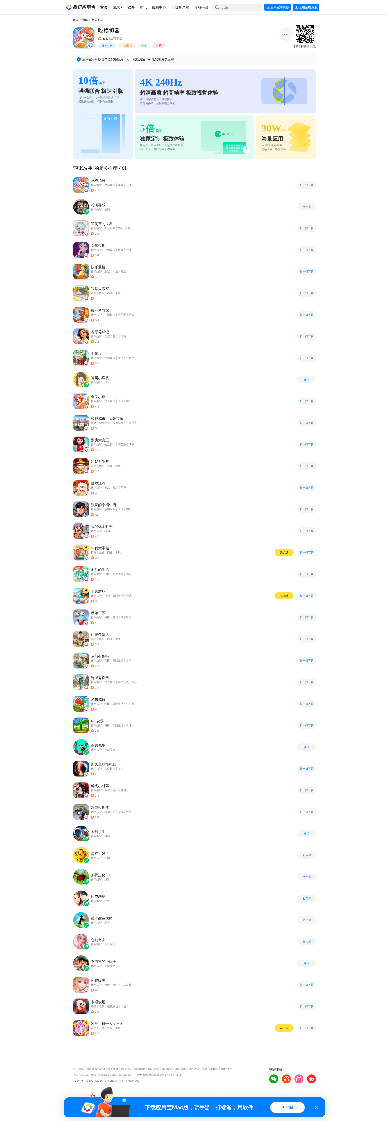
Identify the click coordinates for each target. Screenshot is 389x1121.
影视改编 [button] (118, 574)
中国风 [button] (130, 703)
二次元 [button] (127, 984)
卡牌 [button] (101, 1028)
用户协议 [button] (226, 1069)
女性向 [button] (117, 984)
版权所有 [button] (167, 1069)
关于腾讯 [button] (78, 1069)
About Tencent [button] (95, 1069)
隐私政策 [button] (194, 1069)
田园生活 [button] (118, 595)
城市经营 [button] (104, 422)
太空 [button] (120, 768)
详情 (306, 379)
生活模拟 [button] (127, 45)
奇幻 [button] (115, 617)
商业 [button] (110, 293)
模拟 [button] (101, 293)
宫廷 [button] (110, 466)
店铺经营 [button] (109, 509)
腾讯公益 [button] (153, 1069)
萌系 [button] (123, 487)
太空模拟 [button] (109, 768)
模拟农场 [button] (112, 1006)
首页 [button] (75, 19)
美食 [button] (144, 45)
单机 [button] (93, 1006)
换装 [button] (107, 984)
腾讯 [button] (128, 401)
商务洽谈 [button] (126, 1069)
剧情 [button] (118, 466)
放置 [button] (107, 271)
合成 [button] (107, 336)
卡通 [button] (158, 45)
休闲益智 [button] (107, 45)
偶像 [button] (131, 444)
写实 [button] (131, 314)
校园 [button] (120, 249)
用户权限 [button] (180, 1069)
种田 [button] (107, 574)
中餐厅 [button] (130, 358)
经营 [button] (128, 811)
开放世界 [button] (109, 228)
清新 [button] (123, 336)
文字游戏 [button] (118, 811)
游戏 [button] (85, 19)
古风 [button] (118, 552)
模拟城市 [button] (118, 422)
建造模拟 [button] (109, 401)
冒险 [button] (110, 1028)
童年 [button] (118, 639)
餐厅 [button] (115, 336)
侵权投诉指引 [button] (210, 1069)
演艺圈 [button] (122, 314)
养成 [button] (107, 487)
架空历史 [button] (123, 682)
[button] (80, 7)
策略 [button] (93, 293)
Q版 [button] (120, 228)
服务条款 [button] (113, 1069)
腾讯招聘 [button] (140, 1069)
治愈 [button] (128, 574)
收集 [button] (101, 1006)
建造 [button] (123, 271)
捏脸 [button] (128, 228)
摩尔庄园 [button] (126, 617)
